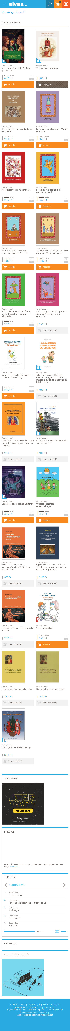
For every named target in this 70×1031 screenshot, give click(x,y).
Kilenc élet (13, 925)
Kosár (57, 5)
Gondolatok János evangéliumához (17, 689)
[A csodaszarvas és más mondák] (13, 168)
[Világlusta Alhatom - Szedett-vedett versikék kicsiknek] (47, 418)
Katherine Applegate (15, 908)
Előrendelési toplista (16, 1009)
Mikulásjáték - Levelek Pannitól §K (16, 747)
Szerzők (14, 1004)
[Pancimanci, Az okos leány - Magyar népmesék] (47, 107)
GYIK (23, 1004)
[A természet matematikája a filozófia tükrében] (13, 606)
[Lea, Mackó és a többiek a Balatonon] (13, 482)
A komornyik (14, 918)
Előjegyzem (48, 84)
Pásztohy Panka (14, 900)
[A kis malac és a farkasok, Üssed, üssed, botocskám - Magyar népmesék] (13, 289)
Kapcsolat (55, 1004)
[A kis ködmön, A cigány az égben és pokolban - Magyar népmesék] (47, 228)
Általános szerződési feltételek (33, 1012)
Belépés (66, 5)
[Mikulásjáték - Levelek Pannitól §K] (13, 725)
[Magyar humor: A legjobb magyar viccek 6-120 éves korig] (13, 353)
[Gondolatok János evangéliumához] (13, 667)
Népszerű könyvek (17, 885)
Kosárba (11, 84)
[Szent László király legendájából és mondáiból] (13, 107)
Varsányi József (7, 65)
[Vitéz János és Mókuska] (47, 46)
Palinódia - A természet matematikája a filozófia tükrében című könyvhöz (16, 567)
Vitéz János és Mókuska (47, 68)
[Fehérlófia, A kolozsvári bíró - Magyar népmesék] (47, 168)
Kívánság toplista (37, 1009)
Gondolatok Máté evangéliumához (51, 689)
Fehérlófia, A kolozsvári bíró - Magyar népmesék (48, 191)
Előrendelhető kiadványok (26, 1007)
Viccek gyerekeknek (44, 628)
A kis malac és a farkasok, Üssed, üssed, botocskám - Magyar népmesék (16, 314)
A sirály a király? (16, 895)
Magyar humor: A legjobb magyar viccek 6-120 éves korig (16, 376)
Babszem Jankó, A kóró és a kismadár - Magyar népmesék (15, 251)
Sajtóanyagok (34, 1004)
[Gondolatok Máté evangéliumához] (47, 667)
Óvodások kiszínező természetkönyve (45, 505)
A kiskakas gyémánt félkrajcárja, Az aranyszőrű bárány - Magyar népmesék (51, 314)
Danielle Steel (13, 915)
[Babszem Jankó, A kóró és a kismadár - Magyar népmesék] (13, 228)
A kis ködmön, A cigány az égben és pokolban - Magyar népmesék (52, 251)
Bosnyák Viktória (14, 892)
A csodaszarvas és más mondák (16, 190)
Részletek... (14, 867)
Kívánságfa (14, 910)
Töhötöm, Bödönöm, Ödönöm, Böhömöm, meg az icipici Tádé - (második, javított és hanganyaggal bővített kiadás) (51, 378)
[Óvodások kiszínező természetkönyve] (47, 482)
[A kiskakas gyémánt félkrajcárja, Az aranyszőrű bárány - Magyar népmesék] (47, 289)
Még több (40, 931)
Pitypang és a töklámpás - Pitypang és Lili (27, 903)
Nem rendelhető (50, 330)
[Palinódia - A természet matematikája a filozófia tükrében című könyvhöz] (13, 542)
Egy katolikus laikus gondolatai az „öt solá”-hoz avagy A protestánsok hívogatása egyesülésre (51, 567)
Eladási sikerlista (55, 1009)
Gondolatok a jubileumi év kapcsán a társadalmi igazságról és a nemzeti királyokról (18, 443)
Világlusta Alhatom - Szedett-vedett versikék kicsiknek (52, 441)
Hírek (45, 1004)
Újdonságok (46, 1007)
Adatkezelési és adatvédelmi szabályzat (35, 1015)
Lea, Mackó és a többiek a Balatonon (17, 504)
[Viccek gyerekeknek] (47, 606)
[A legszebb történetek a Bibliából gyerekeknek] (13, 46)
